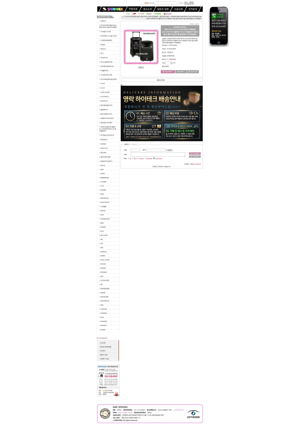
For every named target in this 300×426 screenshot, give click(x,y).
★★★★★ (158, 158)
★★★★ (149, 158)
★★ (135, 158)
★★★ (142, 158)
